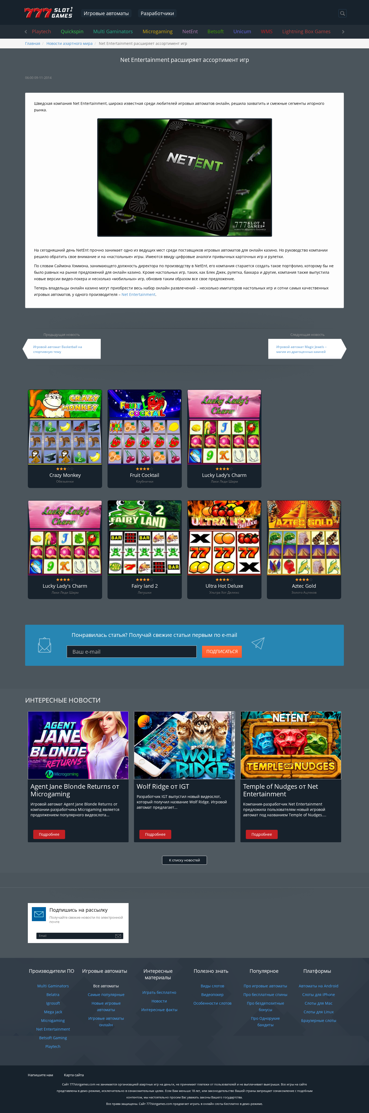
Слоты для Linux (319, 1011)
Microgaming (158, 31)
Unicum (242, 31)
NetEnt (190, 31)
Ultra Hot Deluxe (224, 586)
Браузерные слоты (318, 1020)
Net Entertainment (138, 294)
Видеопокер (212, 994)
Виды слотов (212, 985)
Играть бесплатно (159, 992)
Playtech (41, 31)
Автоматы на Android (318, 985)
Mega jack (53, 1011)
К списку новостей (184, 860)
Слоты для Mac (319, 1003)
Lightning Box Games (306, 31)
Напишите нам (40, 1074)
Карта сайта (74, 1074)
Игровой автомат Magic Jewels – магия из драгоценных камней (301, 349)
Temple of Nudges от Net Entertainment (280, 790)
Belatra (52, 994)
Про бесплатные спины (265, 994)
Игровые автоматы (106, 13)
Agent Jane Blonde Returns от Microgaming (75, 790)
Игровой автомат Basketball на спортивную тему (57, 349)
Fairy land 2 (145, 586)
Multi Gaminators (113, 31)
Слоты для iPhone (318, 994)
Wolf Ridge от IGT (163, 786)
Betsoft (215, 31)
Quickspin (72, 31)
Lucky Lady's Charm (224, 475)
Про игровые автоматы (265, 985)
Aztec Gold (304, 586)
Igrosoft (53, 1003)
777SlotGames (48, 12)
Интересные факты (159, 1009)
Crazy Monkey (65, 475)
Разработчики (157, 13)
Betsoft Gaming (53, 1037)
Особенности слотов (212, 1003)
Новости (159, 1001)
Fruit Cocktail (144, 475)
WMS (267, 31)
